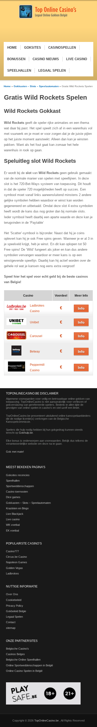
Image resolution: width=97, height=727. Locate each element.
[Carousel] (16, 338)
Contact (10, 622)
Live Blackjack (14, 513)
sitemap (10, 627)
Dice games (13, 497)
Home (7, 86)
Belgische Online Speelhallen (23, 659)
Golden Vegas (14, 567)
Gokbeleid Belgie (16, 611)
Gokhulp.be (26, 432)
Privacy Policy (14, 605)
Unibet (34, 322)
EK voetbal (12, 530)
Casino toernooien (17, 491)
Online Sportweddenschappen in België (29, 665)
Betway (35, 351)
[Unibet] (16, 324)
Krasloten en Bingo (17, 508)
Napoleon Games (16, 562)
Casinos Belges (15, 654)
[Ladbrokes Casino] (16, 310)
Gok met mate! (15, 451)
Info (81, 308)
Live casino (13, 519)
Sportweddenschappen (20, 486)
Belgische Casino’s (17, 648)
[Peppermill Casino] (16, 370)
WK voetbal (13, 524)
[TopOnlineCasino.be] (47, 17)
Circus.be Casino (16, 556)
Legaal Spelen (14, 616)
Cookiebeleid (13, 599)
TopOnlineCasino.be (46, 720)
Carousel (36, 336)
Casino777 (12, 551)
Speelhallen (13, 480)
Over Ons (12, 594)
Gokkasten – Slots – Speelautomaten (36, 86)
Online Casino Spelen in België (24, 670)
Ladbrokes (12, 573)
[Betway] (16, 354)
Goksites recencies (18, 475)
